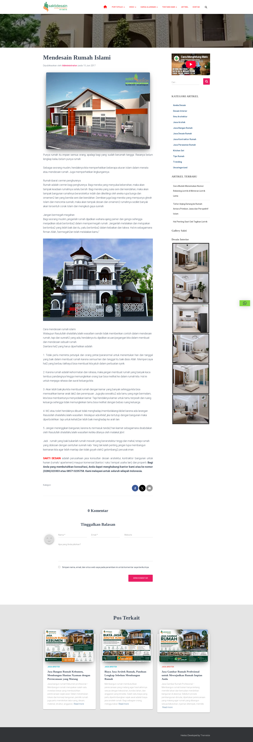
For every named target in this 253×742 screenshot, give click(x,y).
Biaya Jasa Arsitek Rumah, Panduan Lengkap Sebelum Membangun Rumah (125, 675)
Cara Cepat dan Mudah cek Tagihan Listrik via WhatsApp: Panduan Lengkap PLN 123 (190, 220)
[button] (124, 7)
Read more (79, 704)
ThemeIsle (205, 735)
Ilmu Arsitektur (180, 116)
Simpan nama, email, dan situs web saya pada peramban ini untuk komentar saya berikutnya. (105, 567)
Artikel (184, 7)
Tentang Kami (168, 7)
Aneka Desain (179, 105)
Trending (177, 162)
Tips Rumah (178, 156)
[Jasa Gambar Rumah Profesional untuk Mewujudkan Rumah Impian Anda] (183, 645)
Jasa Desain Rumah (182, 133)
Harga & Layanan (148, 7)
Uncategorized (180, 167)
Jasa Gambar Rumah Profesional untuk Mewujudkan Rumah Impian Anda (182, 675)
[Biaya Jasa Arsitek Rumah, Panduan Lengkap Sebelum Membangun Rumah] (126, 645)
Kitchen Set (178, 150)
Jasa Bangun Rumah (183, 128)
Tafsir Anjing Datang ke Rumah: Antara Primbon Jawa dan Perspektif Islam (190, 189)
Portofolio (117, 7)
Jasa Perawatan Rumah (184, 145)
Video (132, 7)
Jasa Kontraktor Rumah (184, 139)
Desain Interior (180, 111)
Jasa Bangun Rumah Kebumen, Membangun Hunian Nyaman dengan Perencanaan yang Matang (68, 675)
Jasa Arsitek (179, 122)
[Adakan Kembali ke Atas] (247, 736)
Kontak (196, 7)
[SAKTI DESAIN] (55, 6)
